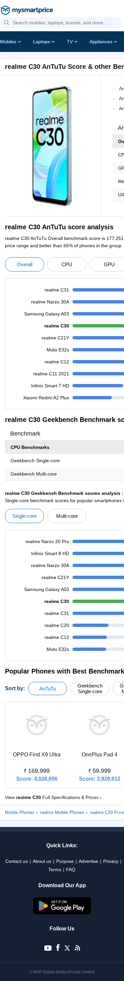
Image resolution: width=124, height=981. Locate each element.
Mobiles (8, 41)
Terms (54, 869)
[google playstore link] (62, 912)
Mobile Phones (19, 812)
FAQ (70, 869)
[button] (6, 23)
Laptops (41, 41)
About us (42, 861)
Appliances (101, 41)
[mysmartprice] (27, 11)
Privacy (110, 861)
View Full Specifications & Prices (53, 797)
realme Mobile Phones (62, 812)
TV (70, 41)
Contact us (16, 861)
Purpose (65, 861)
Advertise (88, 861)
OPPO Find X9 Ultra (37, 754)
